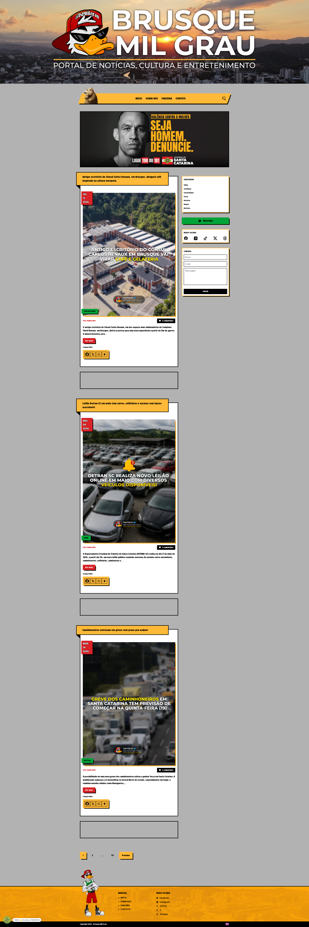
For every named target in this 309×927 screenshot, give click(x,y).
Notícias (187, 208)
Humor (186, 204)
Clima (186, 185)
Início (138, 98)
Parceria (167, 98)
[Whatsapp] (98, 354)
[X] (93, 354)
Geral (186, 197)
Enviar (205, 291)
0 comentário (167, 321)
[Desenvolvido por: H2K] (227, 924)
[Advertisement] (138, 380)
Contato (181, 98)
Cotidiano (187, 189)
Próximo (126, 855)
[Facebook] (87, 354)
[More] (104, 354)
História (187, 200)
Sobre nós (152, 98)
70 (112, 855)
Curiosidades (189, 193)
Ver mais (89, 341)
